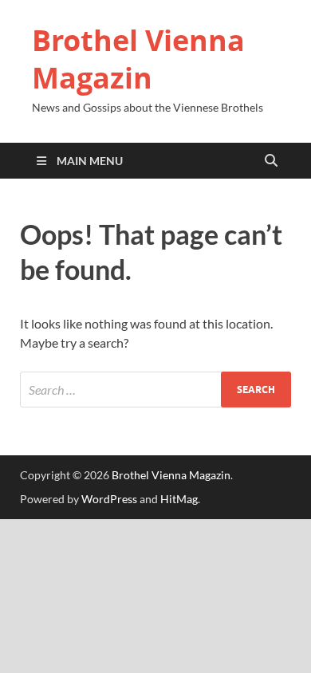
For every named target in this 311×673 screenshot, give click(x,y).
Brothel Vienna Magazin (138, 59)
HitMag (179, 499)
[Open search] (271, 161)
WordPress (109, 499)
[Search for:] (155, 389)
